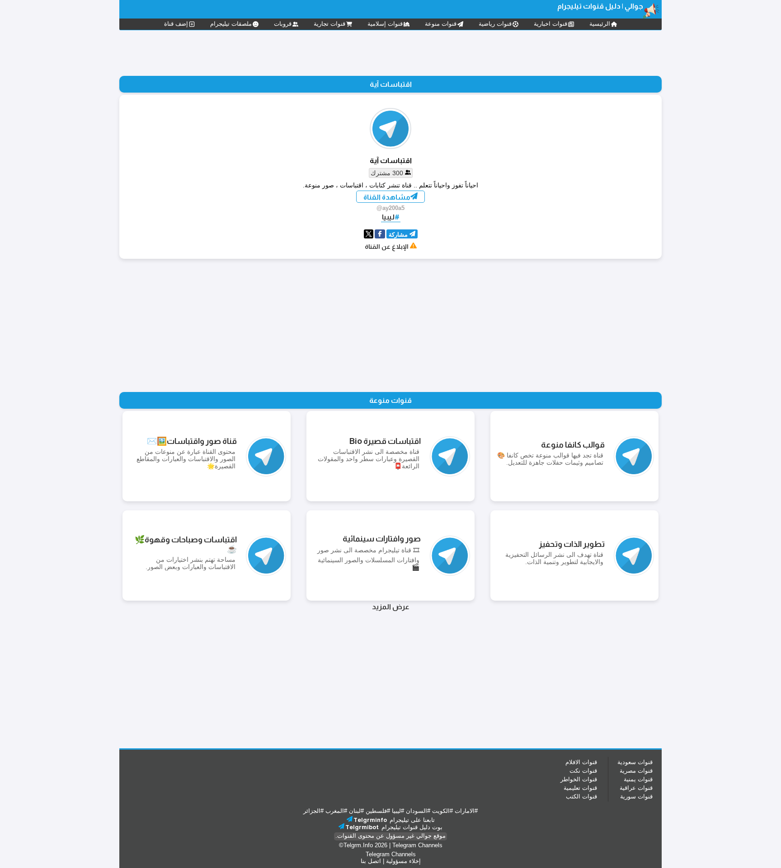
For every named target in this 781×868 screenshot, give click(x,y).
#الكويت (442, 810)
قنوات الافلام (581, 762)
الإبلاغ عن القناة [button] (387, 246)
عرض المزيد (390, 607)
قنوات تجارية (329, 23)
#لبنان (356, 810)
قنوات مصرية (636, 770)
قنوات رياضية (495, 23)
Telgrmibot (362, 827)
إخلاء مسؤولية (403, 861)
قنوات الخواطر (578, 779)
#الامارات (466, 810)
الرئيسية (599, 23)
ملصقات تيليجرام (231, 23)
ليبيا (388, 217)
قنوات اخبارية (550, 23)
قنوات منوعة (440, 23)
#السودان (418, 810)
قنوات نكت (583, 770)
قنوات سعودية (635, 762)
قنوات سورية (636, 796)
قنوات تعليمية (580, 787)
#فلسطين (378, 810)
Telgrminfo (370, 820)
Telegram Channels (417, 845)
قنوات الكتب (581, 796)
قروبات (283, 23)
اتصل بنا (371, 861)
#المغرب (336, 810)
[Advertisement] (390, 52)
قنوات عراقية (636, 787)
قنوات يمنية (638, 779)
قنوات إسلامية (385, 23)
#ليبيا (398, 810)
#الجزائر (313, 810)
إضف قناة (176, 23)
